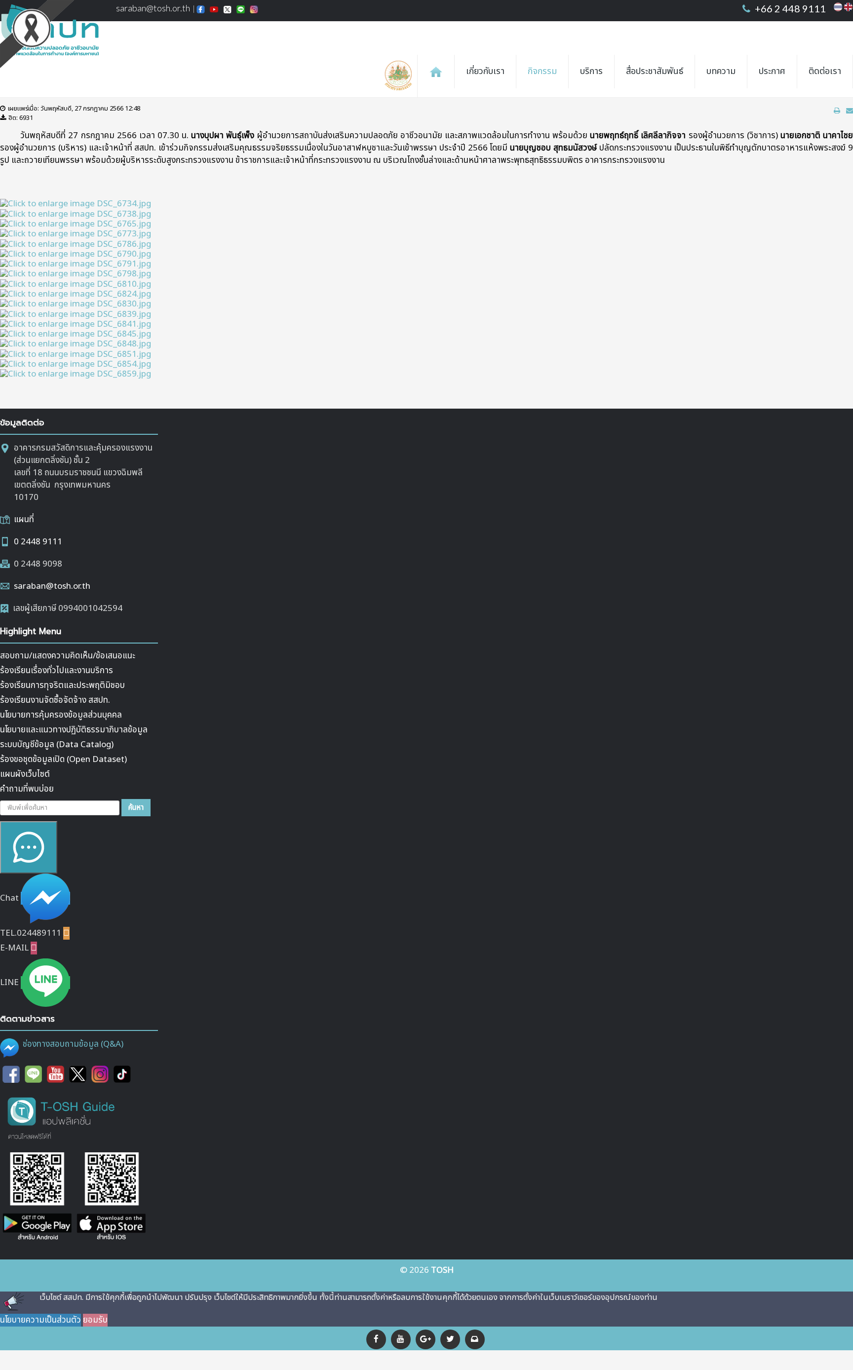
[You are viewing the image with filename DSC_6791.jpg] (75, 264)
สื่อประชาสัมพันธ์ (654, 71)
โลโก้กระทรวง (400, 76)
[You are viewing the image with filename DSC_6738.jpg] (75, 213)
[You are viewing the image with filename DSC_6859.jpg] (75, 374)
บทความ (721, 71)
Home (436, 71)
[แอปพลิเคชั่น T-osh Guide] (61, 1117)
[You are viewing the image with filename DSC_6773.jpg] (75, 234)
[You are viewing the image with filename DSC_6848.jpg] (75, 344)
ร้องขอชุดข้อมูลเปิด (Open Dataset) (63, 759)
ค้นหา (136, 807)
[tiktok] (122, 1073)
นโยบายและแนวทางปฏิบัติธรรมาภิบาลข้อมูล (74, 729)
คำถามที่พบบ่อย (27, 789)
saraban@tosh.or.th (52, 586)
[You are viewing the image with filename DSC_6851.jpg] (75, 353)
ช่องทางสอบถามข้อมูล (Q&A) (73, 1044)
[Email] (475, 1339)
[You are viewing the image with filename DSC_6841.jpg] (75, 324)
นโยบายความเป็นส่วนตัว (40, 1320)
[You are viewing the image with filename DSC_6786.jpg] (75, 243)
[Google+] (425, 1339)
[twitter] (78, 1073)
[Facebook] (376, 1339)
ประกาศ (772, 71)
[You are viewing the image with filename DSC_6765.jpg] (75, 224)
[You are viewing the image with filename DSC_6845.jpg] (75, 334)
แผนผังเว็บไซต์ (25, 774)
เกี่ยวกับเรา (485, 71)
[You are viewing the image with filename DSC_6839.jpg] (75, 313)
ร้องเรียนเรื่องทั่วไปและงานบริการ (56, 670)
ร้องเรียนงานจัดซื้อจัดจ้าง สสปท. (55, 700)
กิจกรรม (542, 71)
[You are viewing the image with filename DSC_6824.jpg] (75, 294)
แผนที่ (24, 519)
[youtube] (401, 1339)
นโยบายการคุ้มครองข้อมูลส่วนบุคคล (61, 715)
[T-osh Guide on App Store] (111, 1197)
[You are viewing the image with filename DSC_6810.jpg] (75, 283)
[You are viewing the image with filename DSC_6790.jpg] (75, 254)
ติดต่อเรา (825, 71)
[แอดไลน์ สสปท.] (33, 1073)
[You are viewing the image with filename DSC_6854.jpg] (75, 364)
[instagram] (100, 1073)
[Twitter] (450, 1339)
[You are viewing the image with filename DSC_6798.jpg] (75, 273)
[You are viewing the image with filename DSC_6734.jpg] (75, 203)
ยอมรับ (95, 1320)
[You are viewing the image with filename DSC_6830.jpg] (75, 304)
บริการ (591, 71)
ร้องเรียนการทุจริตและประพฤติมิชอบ (62, 685)
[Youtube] (55, 1073)
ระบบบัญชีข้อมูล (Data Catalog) (57, 744)
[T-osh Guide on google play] (37, 1197)
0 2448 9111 (38, 541)
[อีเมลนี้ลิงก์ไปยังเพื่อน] (849, 111)
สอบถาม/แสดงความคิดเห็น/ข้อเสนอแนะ (67, 655)
